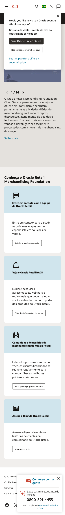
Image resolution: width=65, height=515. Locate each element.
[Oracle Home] (15, 6)
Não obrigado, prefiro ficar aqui (25, 49)
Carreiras (8, 487)
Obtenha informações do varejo (29, 313)
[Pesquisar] (37, 6)
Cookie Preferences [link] (13, 482)
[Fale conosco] (58, 6)
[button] (6, 6)
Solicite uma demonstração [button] (27, 243)
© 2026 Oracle (11, 476)
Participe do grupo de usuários (29, 386)
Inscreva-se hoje (22, 449)
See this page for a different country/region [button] (24, 60)
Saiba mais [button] (11, 138)
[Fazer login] (51, 6)
